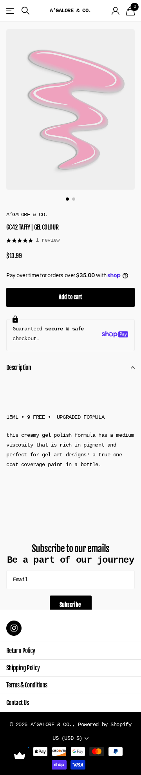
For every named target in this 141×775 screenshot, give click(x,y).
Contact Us (17, 703)
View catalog (10, 10)
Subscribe (71, 604)
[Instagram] (14, 628)
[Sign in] (116, 11)
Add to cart (70, 297)
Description (18, 367)
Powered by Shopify (104, 724)
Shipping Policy (23, 668)
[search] (25, 11)
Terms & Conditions (26, 685)
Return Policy (20, 651)
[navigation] (67, 199)
